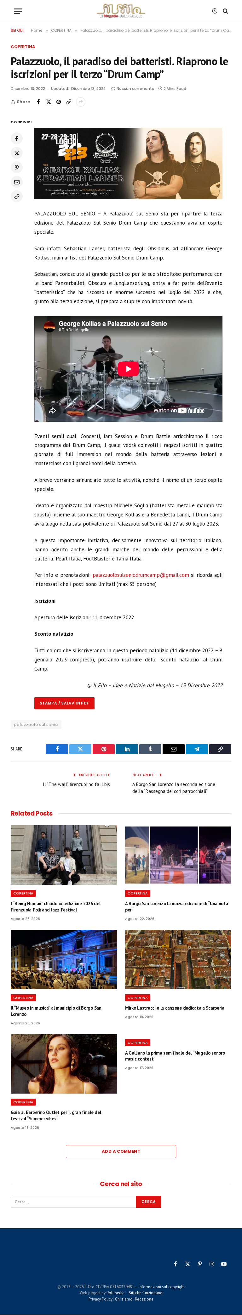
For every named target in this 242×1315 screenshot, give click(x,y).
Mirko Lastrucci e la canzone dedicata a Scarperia (174, 1008)
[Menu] (18, 11)
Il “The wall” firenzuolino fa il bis (76, 784)
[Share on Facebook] (38, 102)
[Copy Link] (68, 102)
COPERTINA (23, 47)
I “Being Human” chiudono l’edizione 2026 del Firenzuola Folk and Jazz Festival (55, 906)
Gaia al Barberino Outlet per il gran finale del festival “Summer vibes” (56, 1115)
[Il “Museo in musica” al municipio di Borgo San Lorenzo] (64, 959)
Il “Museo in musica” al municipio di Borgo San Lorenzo (56, 1011)
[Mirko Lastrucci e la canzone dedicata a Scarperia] (178, 959)
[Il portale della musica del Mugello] (121, 11)
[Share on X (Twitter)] (48, 102)
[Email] (17, 182)
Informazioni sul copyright (162, 1287)
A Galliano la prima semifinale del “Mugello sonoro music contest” (175, 1056)
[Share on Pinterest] (58, 102)
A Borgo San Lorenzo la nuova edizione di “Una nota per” (176, 906)
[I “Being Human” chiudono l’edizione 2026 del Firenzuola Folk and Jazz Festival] (64, 855)
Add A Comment (121, 1151)
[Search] (225, 11)
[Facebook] (17, 138)
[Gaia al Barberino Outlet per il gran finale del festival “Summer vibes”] (64, 1064)
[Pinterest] (17, 167)
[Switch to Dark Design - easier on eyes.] (214, 11)
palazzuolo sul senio (36, 724)
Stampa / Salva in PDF (64, 703)
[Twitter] (17, 153)
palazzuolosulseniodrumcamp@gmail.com (141, 574)
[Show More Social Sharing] (80, 102)
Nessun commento (135, 88)
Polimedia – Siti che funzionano (135, 1292)
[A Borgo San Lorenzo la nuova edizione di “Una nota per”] (178, 855)
